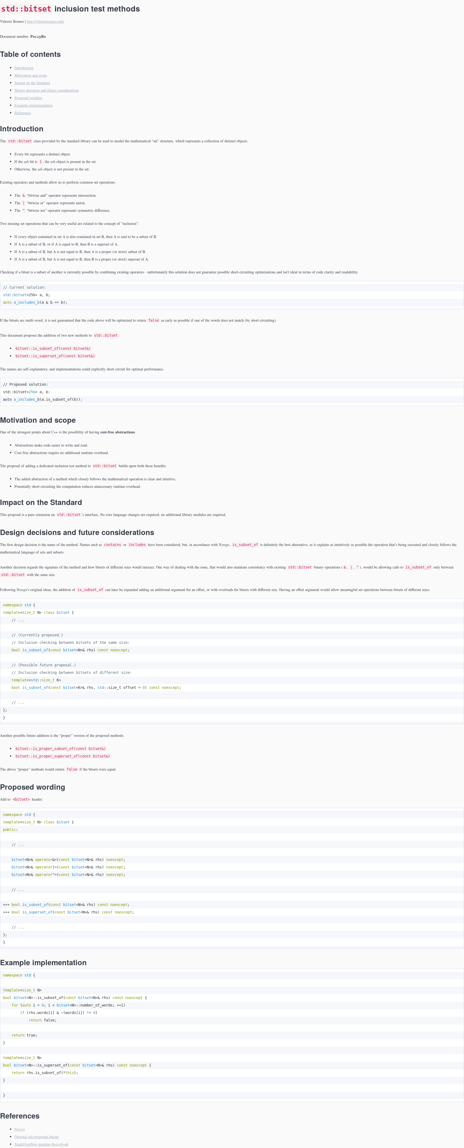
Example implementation (34, 105)
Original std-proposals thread (37, 1136)
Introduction (24, 67)
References (23, 112)
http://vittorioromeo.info (45, 21)
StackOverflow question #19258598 (41, 1144)
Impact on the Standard (32, 82)
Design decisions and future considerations (47, 90)
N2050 (20, 1129)
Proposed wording (28, 97)
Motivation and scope (31, 75)
